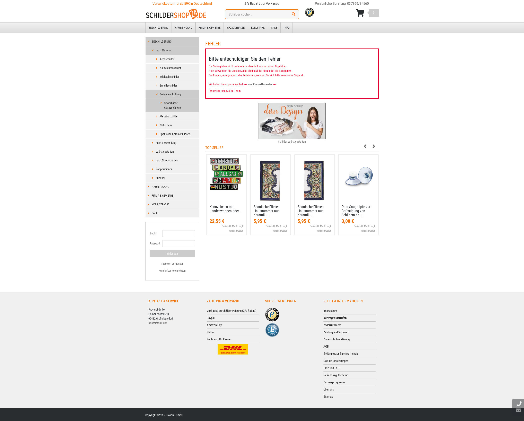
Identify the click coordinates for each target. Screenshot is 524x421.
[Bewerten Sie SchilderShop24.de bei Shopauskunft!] (272, 329)
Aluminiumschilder (170, 68)
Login (153, 233)
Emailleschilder (168, 85)
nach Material (163, 50)
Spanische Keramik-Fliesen (175, 134)
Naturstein (166, 125)
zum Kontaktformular (260, 84)
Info (286, 27)
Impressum (330, 311)
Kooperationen (164, 169)
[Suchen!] (293, 14)
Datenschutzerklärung (336, 339)
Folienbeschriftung (170, 94)
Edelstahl (258, 27)
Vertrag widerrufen (335, 318)
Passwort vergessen (172, 263)
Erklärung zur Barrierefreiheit (340, 354)
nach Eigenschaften (167, 160)
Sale (274, 27)
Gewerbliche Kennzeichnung (173, 105)
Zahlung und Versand (335, 332)
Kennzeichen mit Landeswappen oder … (226, 209)
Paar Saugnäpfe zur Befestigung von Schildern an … (356, 211)
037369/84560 (358, 4)
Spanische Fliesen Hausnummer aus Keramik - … (267, 211)
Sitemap (328, 396)
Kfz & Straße (236, 27)
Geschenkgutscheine (335, 375)
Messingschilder (169, 116)
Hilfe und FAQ (331, 368)
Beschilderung (158, 27)
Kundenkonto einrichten (172, 270)
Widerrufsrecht (332, 325)
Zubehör (160, 178)
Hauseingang (183, 27)
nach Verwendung (166, 142)
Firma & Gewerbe (209, 27)
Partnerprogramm (334, 382)
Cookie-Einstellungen (335, 361)
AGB (326, 346)
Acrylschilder (167, 59)
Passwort (154, 243)
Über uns (328, 389)
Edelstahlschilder (169, 76)
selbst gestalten (165, 151)
